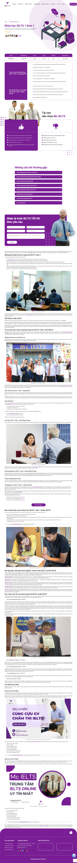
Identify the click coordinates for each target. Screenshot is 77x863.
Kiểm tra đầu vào (45, 4)
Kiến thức (53, 4)
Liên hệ (63, 4)
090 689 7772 (29, 845)
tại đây (23, 497)
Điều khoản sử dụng (9, 847)
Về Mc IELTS (20, 4)
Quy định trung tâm (8, 843)
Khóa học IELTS (28, 4)
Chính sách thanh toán (9, 845)
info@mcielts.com (22, 847)
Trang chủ (14, 4)
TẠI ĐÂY (20, 492)
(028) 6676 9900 (22, 845)
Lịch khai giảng (37, 4)
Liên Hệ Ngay (38, 505)
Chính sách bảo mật (9, 849)
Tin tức (58, 4)
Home (6, 21)
